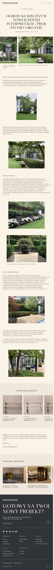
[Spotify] (9, 531)
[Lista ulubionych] (46, 3)
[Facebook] (6, 531)
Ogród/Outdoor (19, 31)
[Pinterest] (12, 531)
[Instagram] (3, 531)
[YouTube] (16, 531)
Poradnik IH (27, 31)
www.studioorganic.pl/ (10, 446)
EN (49, 566)
